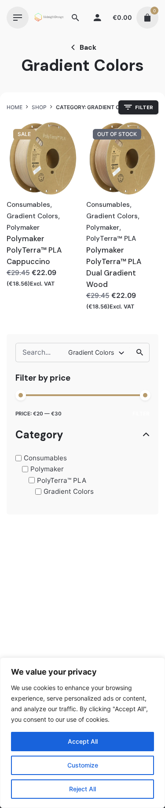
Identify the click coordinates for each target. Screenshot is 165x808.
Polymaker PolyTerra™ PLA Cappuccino (34, 250)
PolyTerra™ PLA (61, 480)
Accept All (83, 741)
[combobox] (97, 352)
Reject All (82, 789)
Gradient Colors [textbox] (91, 352)
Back (88, 47)
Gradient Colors (69, 491)
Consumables (45, 458)
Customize (82, 765)
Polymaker (47, 469)
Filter (141, 414)
